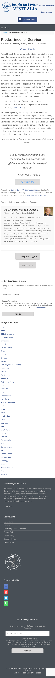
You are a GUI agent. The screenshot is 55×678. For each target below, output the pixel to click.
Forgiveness (5, 375)
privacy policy (41, 307)
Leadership (5, 416)
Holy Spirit (5, 399)
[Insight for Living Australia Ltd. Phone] (6, 603)
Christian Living (14, 202)
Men (2, 426)
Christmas (5, 341)
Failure (3, 371)
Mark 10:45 (19, 107)
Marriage (4, 423)
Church (3, 344)
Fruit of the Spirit (7, 382)
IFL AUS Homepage (46, 5)
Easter (3, 361)
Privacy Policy (9, 532)
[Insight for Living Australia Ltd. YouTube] (6, 592)
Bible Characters (7, 334)
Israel (3, 409)
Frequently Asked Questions (15, 528)
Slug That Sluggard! (27, 256)
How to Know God (8, 402)
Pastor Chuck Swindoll (37, 43)
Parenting (4, 433)
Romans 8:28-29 (27, 49)
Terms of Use (9, 542)
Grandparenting (7, 395)
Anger (3, 327)
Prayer (3, 443)
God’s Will (4, 389)
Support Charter (10, 539)
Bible (3, 330)
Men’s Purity (5, 430)
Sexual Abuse (6, 447)
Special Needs (6, 454)
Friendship (5, 378)
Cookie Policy (9, 535)
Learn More (8, 506)
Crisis (3, 351)
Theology (4, 460)
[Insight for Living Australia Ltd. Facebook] (6, 586)
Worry (3, 471)
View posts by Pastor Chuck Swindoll (19, 213)
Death (3, 354)
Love (3, 419)
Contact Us (8, 525)
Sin (2, 450)
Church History (6, 347)
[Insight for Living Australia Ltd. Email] (6, 598)
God (2, 385)
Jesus (3, 412)
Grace (3, 392)
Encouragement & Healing (11, 365)
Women (4, 464)
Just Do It (27, 265)
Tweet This (29, 181)
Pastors (4, 437)
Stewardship (6, 457)
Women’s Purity (7, 467)
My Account (47, 12)
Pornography (6, 440)
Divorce (4, 358)
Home (4, 32)
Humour (4, 406)
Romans (33, 202)
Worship (4, 474)
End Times (5, 368)
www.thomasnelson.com (36, 195)
